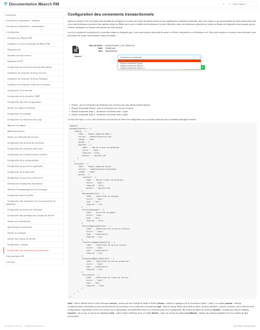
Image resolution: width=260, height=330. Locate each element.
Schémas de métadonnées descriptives (25, 183)
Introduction (11, 15)
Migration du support (16, 125)
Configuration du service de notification (24, 209)
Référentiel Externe (16, 131)
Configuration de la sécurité (19, 90)
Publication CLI (14, 49)
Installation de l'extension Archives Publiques (27, 78)
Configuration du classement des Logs (24, 119)
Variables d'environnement (19, 55)
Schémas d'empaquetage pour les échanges (27, 189)
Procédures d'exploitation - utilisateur (23, 20)
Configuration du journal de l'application (25, 166)
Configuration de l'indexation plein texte (25, 148)
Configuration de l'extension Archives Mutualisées (29, 67)
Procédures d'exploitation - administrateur (25, 26)
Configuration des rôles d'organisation (24, 102)
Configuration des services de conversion (25, 142)
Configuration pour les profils (20, 195)
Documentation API (15, 256)
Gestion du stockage (16, 233)
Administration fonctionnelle (19, 227)
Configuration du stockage (19, 113)
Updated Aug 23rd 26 (34, 326)
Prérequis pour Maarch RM (19, 38)
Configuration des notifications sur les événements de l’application (31, 202)
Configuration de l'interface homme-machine (27, 154)
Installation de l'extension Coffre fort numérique (28, 84)
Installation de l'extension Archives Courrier (26, 73)
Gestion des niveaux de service (21, 238)
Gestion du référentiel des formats (22, 137)
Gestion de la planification (18, 221)
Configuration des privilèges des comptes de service (30, 215)
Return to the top (13, 326)
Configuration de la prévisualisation (23, 160)
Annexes (10, 262)
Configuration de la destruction (21, 172)
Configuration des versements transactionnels (27, 250)
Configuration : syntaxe (17, 244)
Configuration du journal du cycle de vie (25, 177)
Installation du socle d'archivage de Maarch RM (28, 43)
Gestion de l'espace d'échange (21, 107)
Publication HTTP (15, 61)
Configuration (13, 32)
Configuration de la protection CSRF (23, 96)
